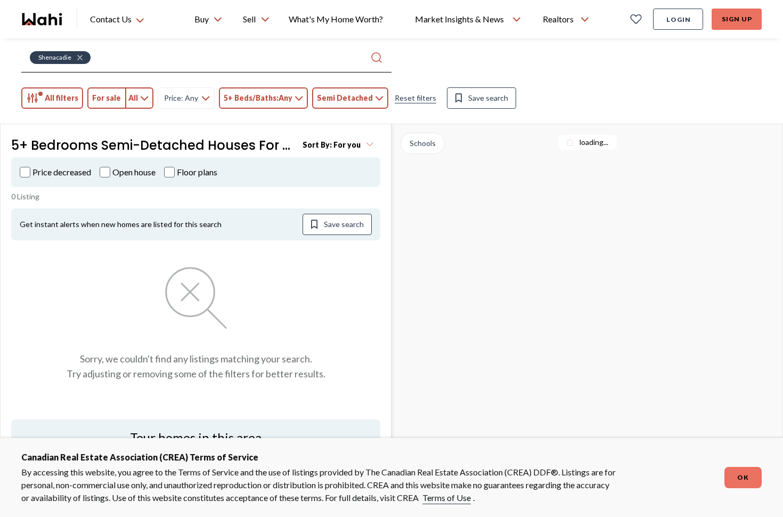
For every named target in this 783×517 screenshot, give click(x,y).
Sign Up (737, 19)
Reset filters (415, 97)
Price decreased (61, 172)
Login (678, 19)
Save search (488, 97)
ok (743, 477)
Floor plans (197, 172)
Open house (134, 172)
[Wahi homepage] (42, 19)
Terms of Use (446, 497)
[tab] (52, 98)
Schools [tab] (423, 143)
